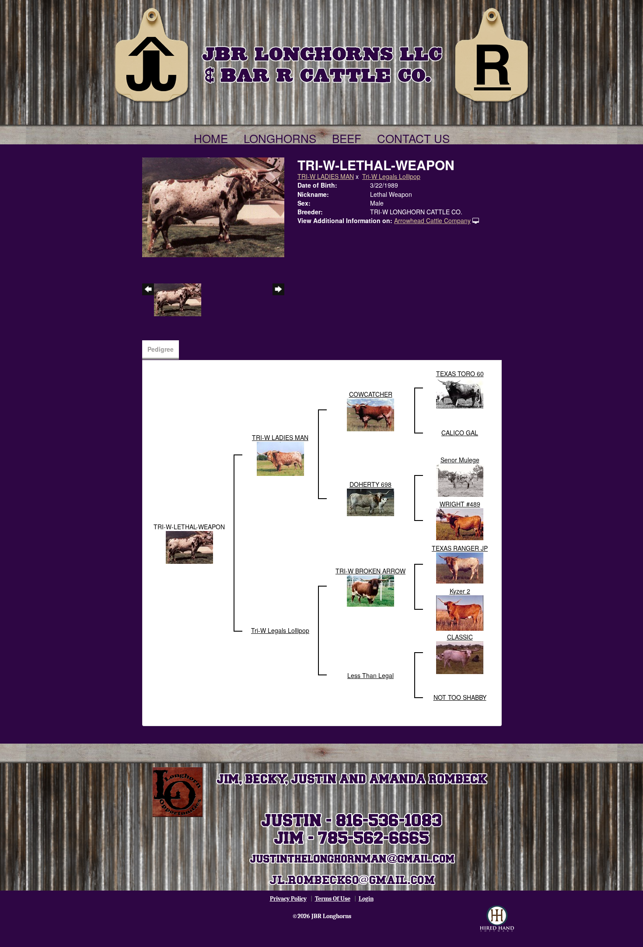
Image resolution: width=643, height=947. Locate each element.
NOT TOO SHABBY (459, 697)
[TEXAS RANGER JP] (459, 567)
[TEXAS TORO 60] (459, 392)
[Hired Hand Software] (497, 918)
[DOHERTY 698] (370, 501)
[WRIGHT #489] (459, 523)
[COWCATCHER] (370, 413)
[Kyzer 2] (459, 612)
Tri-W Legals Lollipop (391, 176)
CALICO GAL (459, 432)
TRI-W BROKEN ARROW (370, 570)
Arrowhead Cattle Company (432, 220)
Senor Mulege (459, 459)
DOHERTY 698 (370, 484)
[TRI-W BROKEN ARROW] (370, 590)
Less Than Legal (370, 675)
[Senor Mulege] (459, 479)
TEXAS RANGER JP (460, 548)
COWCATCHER (370, 394)
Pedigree (160, 349)
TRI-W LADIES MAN (325, 176)
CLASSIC (460, 636)
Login (366, 898)
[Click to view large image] (213, 206)
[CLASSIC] (459, 656)
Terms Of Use (332, 898)
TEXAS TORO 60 (460, 373)
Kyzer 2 (460, 591)
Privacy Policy (288, 898)
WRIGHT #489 (460, 504)
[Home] (321, 53)
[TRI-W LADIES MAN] (280, 457)
